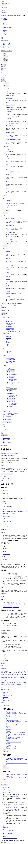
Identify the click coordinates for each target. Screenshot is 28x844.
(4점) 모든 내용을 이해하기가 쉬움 (13, 646)
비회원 (2, 69)
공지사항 (8, 251)
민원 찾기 (8, 91)
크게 (5, 58)
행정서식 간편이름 (10, 105)
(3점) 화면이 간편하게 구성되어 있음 (14, 647)
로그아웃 (3, 77)
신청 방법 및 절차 (7, 695)
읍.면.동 (5, 548)
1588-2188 (9, 795)
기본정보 (5, 694)
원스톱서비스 (9, 118)
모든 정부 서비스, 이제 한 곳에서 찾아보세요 (11, 303)
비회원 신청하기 (11, 456)
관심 (7, 164)
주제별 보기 (9, 98)
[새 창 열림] (14, 712)
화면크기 (6, 50)
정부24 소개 (9, 286)
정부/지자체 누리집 (10, 232)
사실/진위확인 (9, 112)
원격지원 (5, 829)
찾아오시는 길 (6, 826)
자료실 (7, 272)
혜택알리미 (6, 146)
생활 (5, 195)
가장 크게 (6, 60)
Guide (4, 34)
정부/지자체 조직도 (10, 225)
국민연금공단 (6, 554)
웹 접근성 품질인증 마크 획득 (10, 838)
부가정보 (5, 698)
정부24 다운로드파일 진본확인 (13, 139)
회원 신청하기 (4, 456)
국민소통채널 (6, 705)
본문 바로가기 (4, 13)
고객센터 (5, 246)
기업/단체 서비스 (10, 125)
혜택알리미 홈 (9, 151)
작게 (5, 53)
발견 (7, 169)
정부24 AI (3, 64)
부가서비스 (6, 767)
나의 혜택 (8, 158)
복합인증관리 (6, 45)
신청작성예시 (6, 516)
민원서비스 (6, 85)
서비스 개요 (6, 692)
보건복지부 (14, 610)
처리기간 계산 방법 (8, 506)
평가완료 (3, 663)
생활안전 (8, 207)
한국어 (5, 30)
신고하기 (3, 703)
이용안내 (8, 258)
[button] (4, 23)
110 (19, 798)
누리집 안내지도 (7, 48)
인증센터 (8, 291)
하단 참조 (8, 521)
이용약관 (5, 835)
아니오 (4, 633)
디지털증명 (6, 751)
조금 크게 (6, 56)
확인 (2, 666)
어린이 (2, 37)
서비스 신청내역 (7, 75)
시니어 (2, 39)
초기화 (5, 61)
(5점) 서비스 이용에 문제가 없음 (12, 644)
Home (4, 476)
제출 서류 (5, 697)
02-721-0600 (16, 795)
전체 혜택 (8, 181)
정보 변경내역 (6, 700)
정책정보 (5, 213)
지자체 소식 (9, 239)
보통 (5, 55)
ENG (4, 31)
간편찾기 (8, 174)
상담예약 (8, 279)
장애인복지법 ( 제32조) (8, 602)
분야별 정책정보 (10, 218)
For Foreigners (6, 27)
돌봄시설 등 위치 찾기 (11, 132)
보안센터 (5, 46)
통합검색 (3, 66)
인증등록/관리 (6, 43)
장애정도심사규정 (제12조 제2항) (11, 607)
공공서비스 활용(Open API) (10, 830)
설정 (7, 188)
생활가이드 (8, 200)
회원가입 (6, 68)
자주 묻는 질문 (9, 265)
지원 (4, 40)
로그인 (2, 68)
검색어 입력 (4, 3)
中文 (4, 33)
